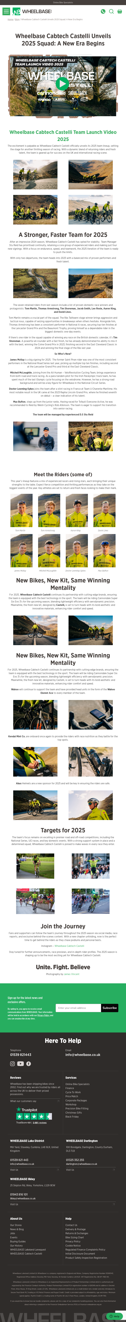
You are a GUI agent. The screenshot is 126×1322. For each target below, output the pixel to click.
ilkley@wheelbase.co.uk (22, 1198)
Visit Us (14, 1169)
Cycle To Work (73, 1092)
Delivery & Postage (75, 1229)
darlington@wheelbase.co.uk (81, 1164)
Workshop (70, 1104)
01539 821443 (20, 1054)
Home (10, 19)
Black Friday (72, 1116)
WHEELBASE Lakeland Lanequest (28, 1249)
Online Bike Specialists (63, 2)
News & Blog (17, 1229)
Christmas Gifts (73, 1112)
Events (13, 1237)
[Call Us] (103, 11)
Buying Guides (18, 1241)
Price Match (71, 1096)
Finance (69, 1088)
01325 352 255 (75, 1160)
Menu (6, 11)
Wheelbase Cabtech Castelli (70, 946)
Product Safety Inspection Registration (86, 1257)
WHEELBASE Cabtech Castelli (26, 1253)
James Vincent (72, 974)
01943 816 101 (19, 1194)
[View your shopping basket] (120, 11)
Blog (17, 19)
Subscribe (110, 1008)
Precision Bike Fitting (76, 1108)
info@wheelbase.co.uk (82, 1054)
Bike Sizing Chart (74, 1237)
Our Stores (16, 1225)
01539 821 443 (19, 1160)
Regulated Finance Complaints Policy (85, 1249)
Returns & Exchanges (76, 1233)
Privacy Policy (43, 1015)
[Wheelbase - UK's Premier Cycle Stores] (40, 11)
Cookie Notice (73, 1245)
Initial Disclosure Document (80, 1253)
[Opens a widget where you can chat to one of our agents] (114, 1316)
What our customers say (23, 1101)
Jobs (12, 1233)
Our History (16, 1245)
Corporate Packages (76, 1100)
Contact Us (71, 1225)
